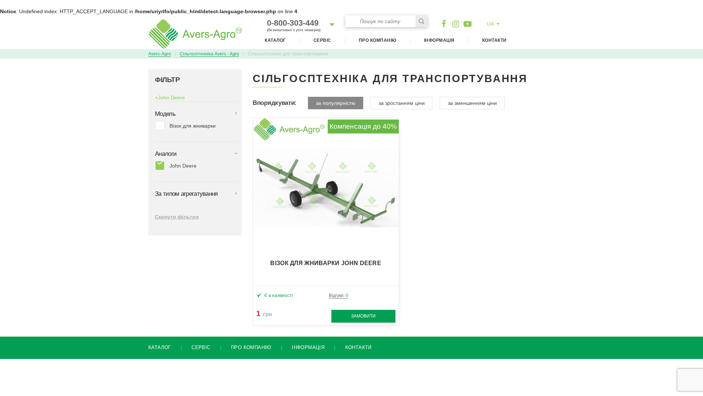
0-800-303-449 (293, 25)
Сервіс (322, 40)
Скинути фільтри (177, 217)
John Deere (170, 97)
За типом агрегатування (186, 193)
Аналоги (165, 153)
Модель (165, 113)
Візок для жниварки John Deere (325, 263)
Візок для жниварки (193, 126)
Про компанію (378, 40)
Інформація (439, 40)
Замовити (363, 316)
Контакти (494, 40)
